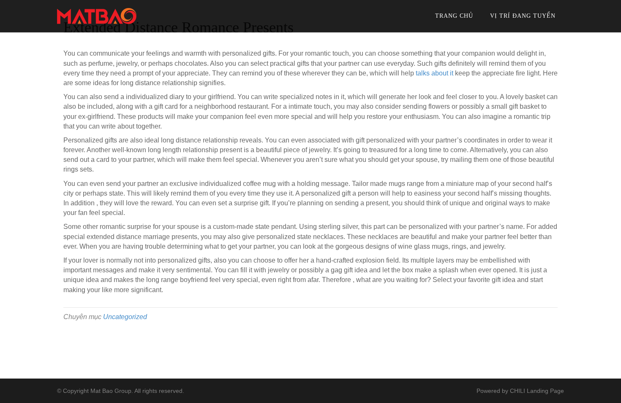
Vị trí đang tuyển (523, 16)
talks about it (434, 73)
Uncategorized (125, 316)
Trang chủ (454, 16)
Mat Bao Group (110, 390)
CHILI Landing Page (537, 390)
